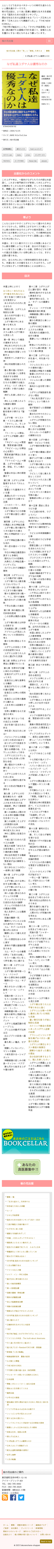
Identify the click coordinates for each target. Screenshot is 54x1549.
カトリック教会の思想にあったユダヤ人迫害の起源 (39, 1029)
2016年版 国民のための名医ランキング (22, 1315)
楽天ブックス (21, 149)
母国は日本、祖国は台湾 (16, 1432)
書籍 (48, 50)
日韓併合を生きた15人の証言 (18, 1324)
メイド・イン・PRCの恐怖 (17, 1274)
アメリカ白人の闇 (14, 1270)
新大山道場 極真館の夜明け (18, 1450)
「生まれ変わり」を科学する (18, 1201)
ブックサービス (40, 155)
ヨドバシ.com (7, 155)
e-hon (28, 155)
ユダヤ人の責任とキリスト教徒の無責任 (39, 1046)
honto (19, 155)
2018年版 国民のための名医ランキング (22, 1260)
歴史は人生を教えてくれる (17, 1388)
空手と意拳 (11, 1454)
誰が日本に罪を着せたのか (17, 1279)
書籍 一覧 (10, 1197)
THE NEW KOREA (14, 1365)
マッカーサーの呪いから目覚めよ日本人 (23, 1374)
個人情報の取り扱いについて (26, 1534)
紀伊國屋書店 (7, 149)
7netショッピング (35, 149)
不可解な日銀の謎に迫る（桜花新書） (22, 1370)
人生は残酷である (14, 1265)
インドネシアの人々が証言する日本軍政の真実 (25, 1423)
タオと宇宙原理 (13, 1215)
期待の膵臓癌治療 (14, 1297)
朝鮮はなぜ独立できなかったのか (20, 1311)
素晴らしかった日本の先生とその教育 (22, 1427)
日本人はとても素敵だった (17, 1445)
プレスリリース (27, 1528)
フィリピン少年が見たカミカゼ (19, 1413)
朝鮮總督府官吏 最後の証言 (18, 1356)
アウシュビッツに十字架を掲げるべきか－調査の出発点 (39, 1038)
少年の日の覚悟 (13, 1397)
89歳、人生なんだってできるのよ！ (21, 1238)
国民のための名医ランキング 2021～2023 (23, 1219)
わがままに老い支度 (15, 1229)
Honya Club (32, 161)
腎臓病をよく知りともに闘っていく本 (22, 1251)
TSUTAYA (6, 161)
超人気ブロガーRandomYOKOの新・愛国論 (24, 1347)
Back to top (46, 1541)
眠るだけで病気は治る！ (16, 1256)
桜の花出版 (7, 40)
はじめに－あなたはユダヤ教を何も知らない (13, 292)
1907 (9, 1329)
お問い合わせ (45, 1534)
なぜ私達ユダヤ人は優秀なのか (19, 1441)
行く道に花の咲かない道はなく (19, 1343)
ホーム (5, 1525)
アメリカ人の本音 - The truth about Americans (26, 1338)
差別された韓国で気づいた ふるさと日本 (23, 1247)
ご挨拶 (5, 1528)
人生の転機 (11, 1459)
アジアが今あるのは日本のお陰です (21, 1409)
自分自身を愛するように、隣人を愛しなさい (39, 1058)
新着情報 (39, 1528)
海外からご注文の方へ (32, 1531)
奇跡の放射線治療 (14, 1306)
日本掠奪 (10, 1379)
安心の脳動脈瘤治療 (15, 1301)
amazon (44, 161)
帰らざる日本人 (13, 1436)
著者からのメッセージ (12, 1531)
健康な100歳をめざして (16, 1233)
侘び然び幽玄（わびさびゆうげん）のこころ (24, 1333)
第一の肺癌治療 (13, 1288)
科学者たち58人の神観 (16, 1206)
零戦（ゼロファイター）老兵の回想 (21, 1384)
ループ (9, 1210)
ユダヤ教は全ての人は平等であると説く (39, 1006)
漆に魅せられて (13, 1320)
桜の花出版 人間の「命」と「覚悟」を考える (24, 50)
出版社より (7, 1534)
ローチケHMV (19, 161)
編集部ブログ (41, 1525)
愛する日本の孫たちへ (15, 1418)
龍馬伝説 (10, 1393)
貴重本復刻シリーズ (25, 1525)
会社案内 (14, 1528)
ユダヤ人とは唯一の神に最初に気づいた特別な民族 (39, 1013)
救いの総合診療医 (14, 1283)
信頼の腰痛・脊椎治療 (15, 1292)
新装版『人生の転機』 (15, 1352)
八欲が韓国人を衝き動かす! (18, 1224)
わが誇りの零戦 (13, 1361)
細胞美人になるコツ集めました (19, 1242)
